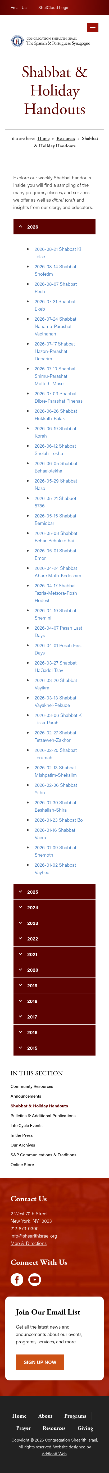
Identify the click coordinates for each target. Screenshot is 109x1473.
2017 (32, 1016)
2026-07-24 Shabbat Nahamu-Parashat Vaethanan (55, 326)
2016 (32, 1032)
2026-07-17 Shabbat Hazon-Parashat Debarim (55, 351)
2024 (32, 907)
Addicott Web (54, 1454)
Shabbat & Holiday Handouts (39, 1106)
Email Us (18, 7)
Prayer (23, 1428)
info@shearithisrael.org (34, 1235)
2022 (32, 938)
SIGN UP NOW (40, 1362)
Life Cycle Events (27, 1125)
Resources (66, 138)
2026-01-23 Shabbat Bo (59, 819)
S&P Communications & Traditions (43, 1155)
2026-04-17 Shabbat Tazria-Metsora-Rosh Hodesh (56, 592)
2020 (32, 969)
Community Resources (32, 1086)
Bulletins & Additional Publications (43, 1116)
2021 (32, 954)
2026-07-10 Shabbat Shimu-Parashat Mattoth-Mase (55, 376)
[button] (54, 226)
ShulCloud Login (54, 7)
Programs (75, 1416)
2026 (32, 226)
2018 (32, 1001)
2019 (32, 985)
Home (43, 138)
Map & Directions (29, 1243)
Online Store (22, 1164)
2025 (32, 891)
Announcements (26, 1096)
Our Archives (23, 1145)
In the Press (22, 1135)
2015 (32, 1047)
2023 (32, 923)
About (45, 1416)
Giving (85, 1428)
